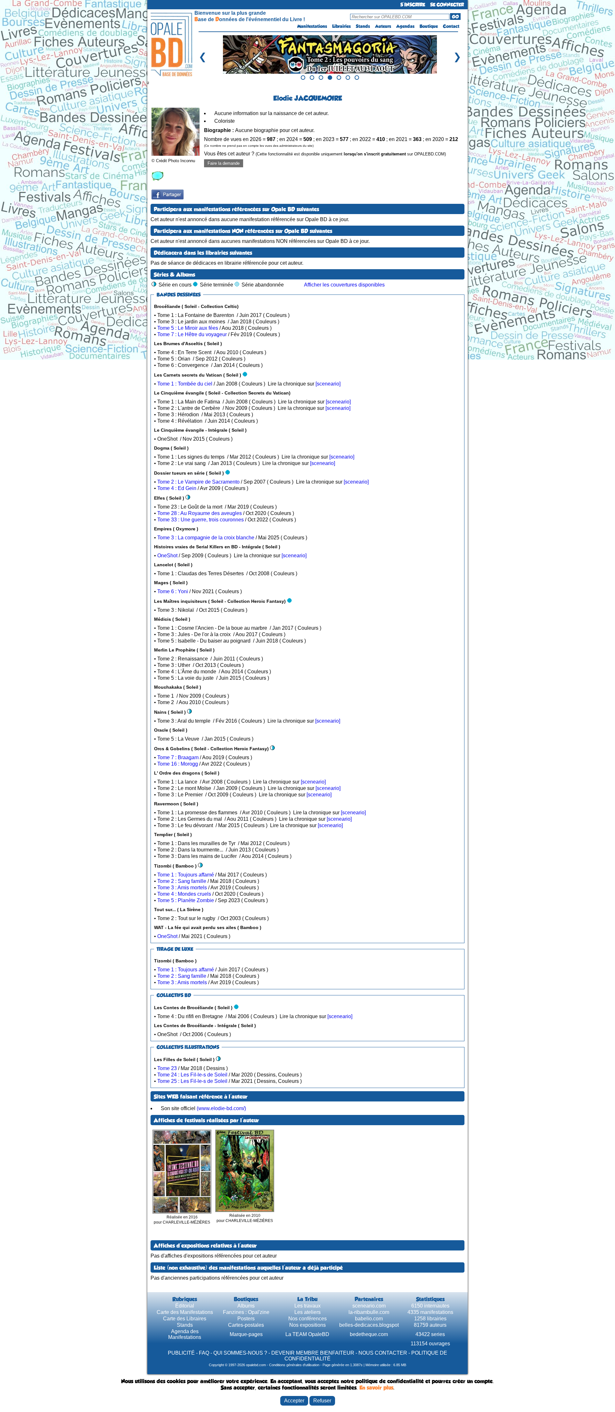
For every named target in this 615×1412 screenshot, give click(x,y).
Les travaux (307, 1305)
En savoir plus (376, 1387)
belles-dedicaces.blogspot (369, 1325)
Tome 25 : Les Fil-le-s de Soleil (192, 1081)
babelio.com (369, 1318)
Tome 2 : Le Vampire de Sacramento (198, 482)
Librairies (341, 26)
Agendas (405, 26)
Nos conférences (307, 1318)
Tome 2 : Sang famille (181, 881)
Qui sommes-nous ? (240, 1353)
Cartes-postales (246, 1325)
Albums (246, 1305)
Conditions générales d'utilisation (294, 1365)
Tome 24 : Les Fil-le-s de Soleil (192, 1074)
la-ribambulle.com (368, 1312)
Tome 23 (167, 1068)
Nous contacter (382, 1353)
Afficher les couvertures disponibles (344, 284)
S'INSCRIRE (412, 4)
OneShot (167, 555)
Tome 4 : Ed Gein (176, 488)
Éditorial (184, 1305)
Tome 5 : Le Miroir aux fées (187, 328)
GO (455, 16)
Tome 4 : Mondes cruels (184, 894)
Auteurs (383, 26)
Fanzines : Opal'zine (246, 1312)
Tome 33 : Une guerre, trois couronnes (200, 519)
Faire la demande (224, 163)
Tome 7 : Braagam (178, 757)
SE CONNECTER (447, 4)
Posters (246, 1318)
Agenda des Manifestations (184, 1334)
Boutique (429, 26)
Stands (363, 26)
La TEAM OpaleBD (307, 1334)
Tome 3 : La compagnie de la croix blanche (205, 537)
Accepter (294, 1400)
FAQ (204, 1353)
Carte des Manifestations (185, 1312)
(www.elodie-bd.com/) (221, 1108)
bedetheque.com (369, 1334)
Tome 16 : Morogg (177, 764)
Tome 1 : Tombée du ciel (184, 383)
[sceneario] (328, 383)
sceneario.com (369, 1305)
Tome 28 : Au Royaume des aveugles (199, 513)
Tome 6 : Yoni (172, 591)
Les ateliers (307, 1312)
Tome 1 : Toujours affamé (185, 874)
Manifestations (312, 26)
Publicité (181, 1353)
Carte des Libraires (184, 1318)
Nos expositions (307, 1325)
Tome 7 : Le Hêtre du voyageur (192, 334)
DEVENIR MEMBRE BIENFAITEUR (312, 1353)
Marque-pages (246, 1334)
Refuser (322, 1400)
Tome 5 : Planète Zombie (185, 900)
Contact (451, 26)
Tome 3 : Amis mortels (182, 887)
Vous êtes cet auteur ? (325, 153)
